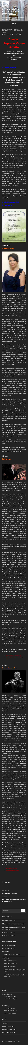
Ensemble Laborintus (12, 870)
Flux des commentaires (8, 1029)
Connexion (5, 1023)
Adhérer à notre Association (12, 954)
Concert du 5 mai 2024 (8, 935)
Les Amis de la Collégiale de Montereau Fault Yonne (12, 31)
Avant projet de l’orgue (10, 963)
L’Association (5, 951)
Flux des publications (8, 1026)
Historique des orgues (8, 948)
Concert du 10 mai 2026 (8, 920)
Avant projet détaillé (9, 966)
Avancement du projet (10, 960)
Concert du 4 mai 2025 (8, 932)
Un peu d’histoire (7, 994)
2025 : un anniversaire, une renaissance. (13, 924)
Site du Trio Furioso (11, 868)
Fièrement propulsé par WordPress (11, 1041)
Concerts (8, 882)
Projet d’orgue (6, 958)
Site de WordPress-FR (8, 1032)
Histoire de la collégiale (8, 945)
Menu (14, 23)
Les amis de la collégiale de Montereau (11, 11)
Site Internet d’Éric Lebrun (13, 655)
